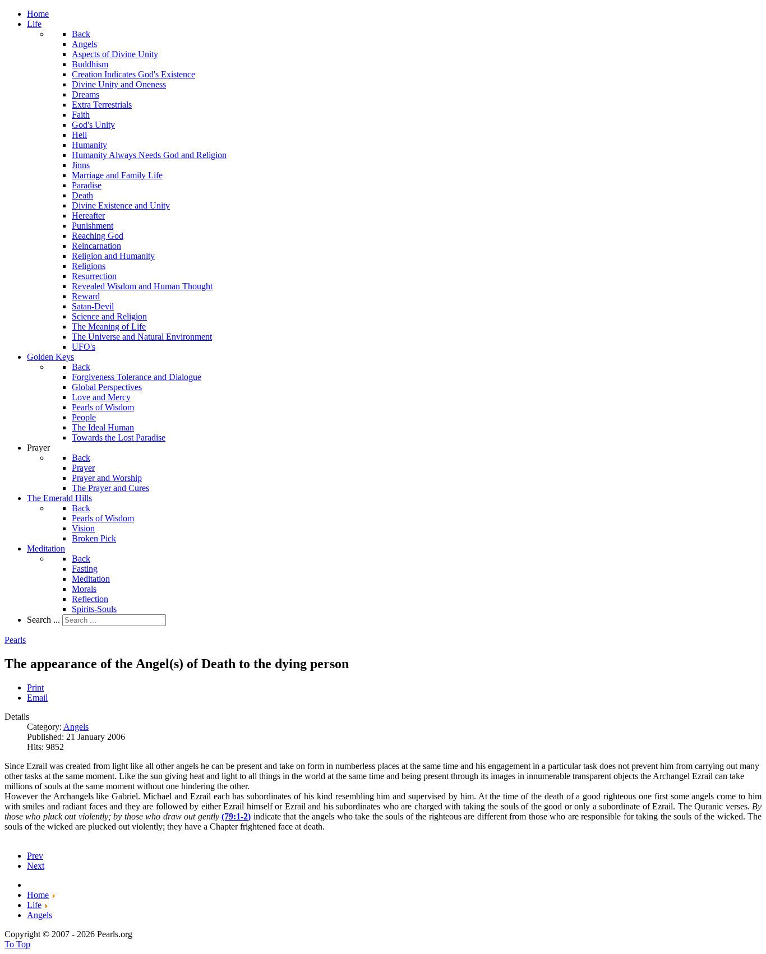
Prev (35, 855)
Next (35, 865)
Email (37, 697)
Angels (76, 726)
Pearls (15, 640)
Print (35, 687)
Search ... (43, 619)
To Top (17, 944)
